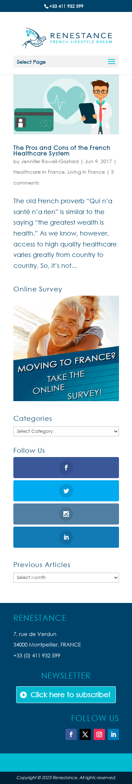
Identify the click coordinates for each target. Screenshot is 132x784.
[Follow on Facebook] (71, 734)
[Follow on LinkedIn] (113, 734)
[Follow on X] (85, 734)
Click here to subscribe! (71, 694)
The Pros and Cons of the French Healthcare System (62, 150)
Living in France (86, 171)
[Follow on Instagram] (99, 734)
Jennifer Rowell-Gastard (50, 161)
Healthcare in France (39, 171)
